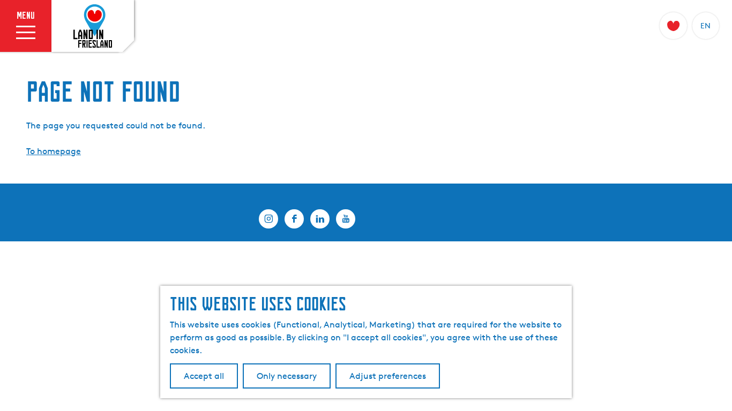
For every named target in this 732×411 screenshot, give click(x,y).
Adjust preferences (387, 376)
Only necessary (287, 376)
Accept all (204, 376)
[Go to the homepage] (92, 26)
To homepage (53, 151)
